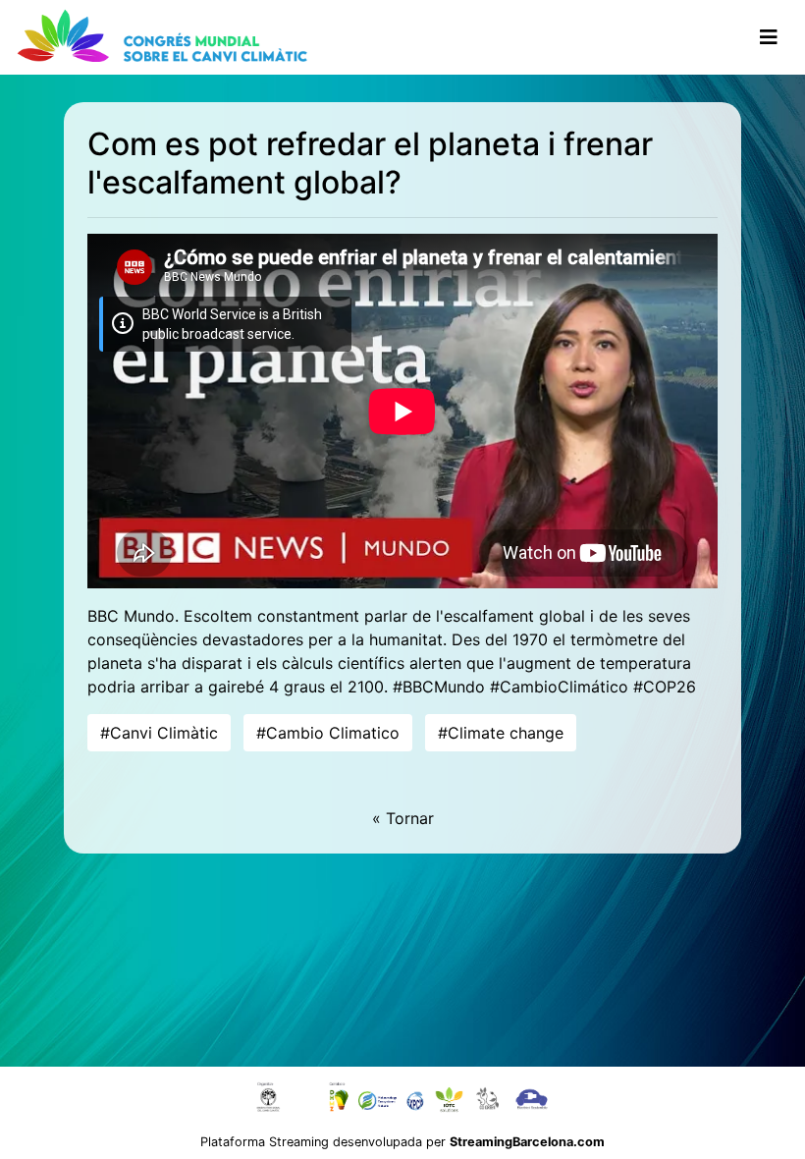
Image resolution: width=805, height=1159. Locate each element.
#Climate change (501, 733)
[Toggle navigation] (768, 37)
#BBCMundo (439, 686)
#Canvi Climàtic (159, 733)
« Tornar (403, 818)
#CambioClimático (559, 686)
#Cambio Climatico (328, 733)
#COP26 (664, 686)
